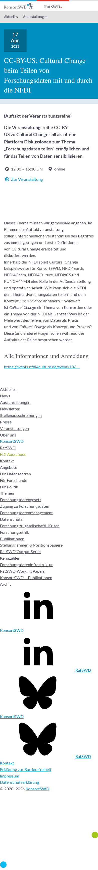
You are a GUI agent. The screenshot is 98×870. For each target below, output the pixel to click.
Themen (7, 493)
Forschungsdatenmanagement (26, 513)
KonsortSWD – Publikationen (26, 578)
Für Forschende (13, 481)
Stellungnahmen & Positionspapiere (31, 545)
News (5, 396)
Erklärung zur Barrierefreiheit (25, 770)
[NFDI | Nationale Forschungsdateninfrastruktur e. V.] (49, 866)
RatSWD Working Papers (22, 571)
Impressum (9, 776)
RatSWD (8, 448)
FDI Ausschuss (13, 455)
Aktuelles (11, 17)
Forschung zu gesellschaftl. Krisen (30, 526)
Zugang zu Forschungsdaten (24, 506)
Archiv (6, 584)
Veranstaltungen (35, 17)
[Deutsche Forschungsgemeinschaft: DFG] (49, 818)
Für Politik (9, 487)
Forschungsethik (14, 533)
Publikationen (12, 539)
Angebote (8, 468)
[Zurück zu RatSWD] (53, 5)
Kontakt (7, 461)
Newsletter (10, 409)
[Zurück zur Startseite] (18, 5)
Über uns (8, 435)
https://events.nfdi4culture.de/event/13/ (40, 367)
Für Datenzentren (15, 474)
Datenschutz (11, 519)
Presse (6, 422)
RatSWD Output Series (20, 552)
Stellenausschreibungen (21, 416)
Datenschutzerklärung (19, 782)
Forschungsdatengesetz (20, 500)
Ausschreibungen (15, 403)
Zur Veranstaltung (27, 180)
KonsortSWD (12, 442)
